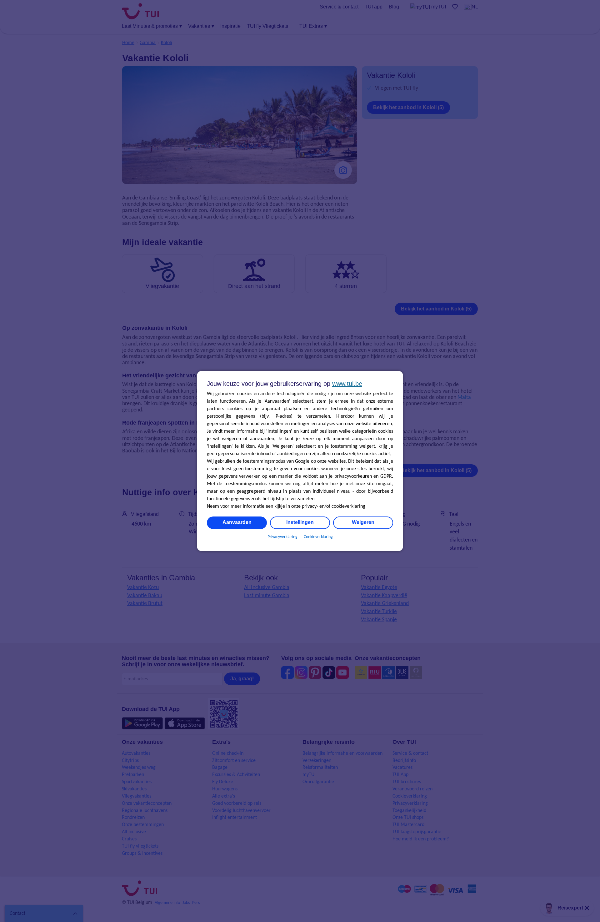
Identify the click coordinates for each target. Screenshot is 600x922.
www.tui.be (347, 383)
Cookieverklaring (318, 537)
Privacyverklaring (283, 537)
